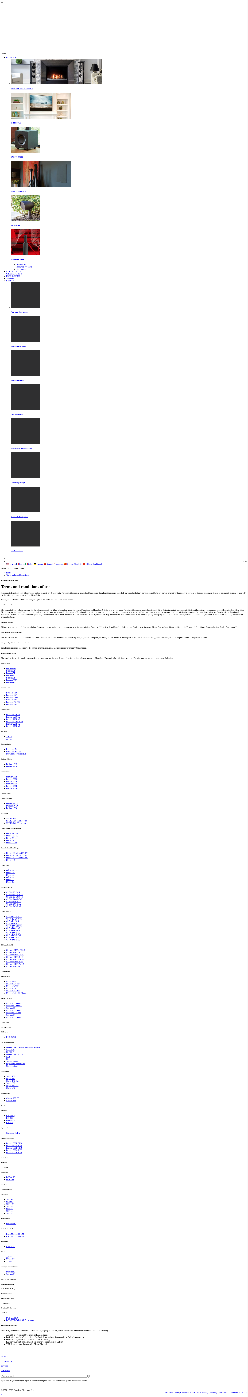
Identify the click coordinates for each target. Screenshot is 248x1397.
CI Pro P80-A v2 (13, 928)
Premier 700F (11, 781)
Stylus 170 (10, 1088)
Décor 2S (10, 882)
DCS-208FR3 (12, 1318)
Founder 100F (12, 697)
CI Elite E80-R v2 (13, 904)
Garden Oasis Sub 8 (14, 1054)
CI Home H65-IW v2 (15, 959)
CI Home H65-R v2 (14, 962)
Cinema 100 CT (12, 1098)
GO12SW (10, 1050)
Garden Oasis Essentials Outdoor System (23, 1047)
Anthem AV (21, 264)
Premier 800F (11, 777)
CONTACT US (5, 1371)
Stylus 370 (10, 1078)
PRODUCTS (11, 57)
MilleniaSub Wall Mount (16, 993)
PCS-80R (10, 1179)
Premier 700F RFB (14, 1148)
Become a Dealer (172, 1392)
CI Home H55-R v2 (14, 966)
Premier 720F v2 (13, 719)
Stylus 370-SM (12, 1085)
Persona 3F (10, 678)
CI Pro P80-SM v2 (14, 926)
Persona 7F (10, 671)
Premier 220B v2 (13, 724)
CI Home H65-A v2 (14, 952)
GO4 (8, 1059)
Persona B (10, 682)
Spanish (50, 564)
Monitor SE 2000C (14, 1017)
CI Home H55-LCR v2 (15, 950)
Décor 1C (10, 880)
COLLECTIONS (13, 271)
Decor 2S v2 (11, 838)
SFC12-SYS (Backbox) (16, 823)
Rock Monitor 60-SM (15, 1236)
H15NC (9, 1202)
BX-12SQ (10, 1116)
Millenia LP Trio (13, 984)
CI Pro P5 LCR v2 (14, 916)
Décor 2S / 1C (12, 870)
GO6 (8, 1057)
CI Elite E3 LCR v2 (14, 897)
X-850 (8, 1257)
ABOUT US (4, 1356)
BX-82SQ (10, 1120)
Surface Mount (12, 1061)
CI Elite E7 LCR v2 (14, 892)
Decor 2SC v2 (12, 833)
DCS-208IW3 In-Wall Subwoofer (20, 1320)
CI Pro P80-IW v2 (13, 930)
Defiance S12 (11, 764)
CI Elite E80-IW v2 (14, 899)
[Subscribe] (88, 1376)
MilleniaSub (11, 981)
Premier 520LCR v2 (14, 721)
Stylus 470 (10, 1076)
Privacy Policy (202, 1392)
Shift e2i (9, 1213)
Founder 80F (11, 700)
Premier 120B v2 (13, 726)
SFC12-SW (11, 818)
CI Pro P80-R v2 (13, 933)
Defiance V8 (11, 808)
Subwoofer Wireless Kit (16, 754)
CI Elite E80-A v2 (13, 901)
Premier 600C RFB (14, 1145)
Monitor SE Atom (13, 1013)
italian (31, 564)
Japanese (60, 564)
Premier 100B (12, 788)
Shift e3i (9, 1209)
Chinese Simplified (75, 564)
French (22, 564)
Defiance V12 (12, 803)
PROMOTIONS (13, 276)
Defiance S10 (11, 766)
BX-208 (9, 1118)
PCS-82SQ (10, 1177)
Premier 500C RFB (14, 1150)
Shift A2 (9, 1199)
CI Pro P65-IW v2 (13, 935)
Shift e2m (10, 1211)
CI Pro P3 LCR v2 (14, 919)
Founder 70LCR (13, 702)
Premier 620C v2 (13, 717)
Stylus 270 (10, 1083)
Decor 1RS (10, 860)
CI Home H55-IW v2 (15, 964)
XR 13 (9, 736)
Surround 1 (10, 1015)
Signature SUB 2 (13, 1133)
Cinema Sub (11, 1100)
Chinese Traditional (93, 564)
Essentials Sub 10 (13, 751)
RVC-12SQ (11, 1037)
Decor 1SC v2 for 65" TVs (17, 858)
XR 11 (9, 739)
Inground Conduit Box (15, 1064)
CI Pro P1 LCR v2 (14, 921)
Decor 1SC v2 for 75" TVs (17, 855)
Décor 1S (10, 875)
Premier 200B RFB (14, 1152)
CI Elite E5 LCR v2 (14, 894)
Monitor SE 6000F (14, 1006)
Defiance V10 (12, 806)
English (12, 564)
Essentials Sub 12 (13, 749)
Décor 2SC (10, 877)
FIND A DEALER (6, 1361)
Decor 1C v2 (11, 843)
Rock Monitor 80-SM (15, 1234)
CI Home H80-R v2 (14, 957)
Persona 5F (10, 673)
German (40, 564)
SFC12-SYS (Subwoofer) (16, 821)
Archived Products (24, 267)
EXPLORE (11, 281)
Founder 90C (11, 695)
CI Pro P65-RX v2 (14, 937)
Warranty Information (218, 1392)
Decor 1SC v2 (12, 836)
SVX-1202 (10, 1247)
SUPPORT (10, 278)
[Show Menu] (2, 2)
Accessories (21, 269)
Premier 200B (12, 786)
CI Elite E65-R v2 (13, 906)
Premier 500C (12, 784)
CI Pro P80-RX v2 (14, 923)
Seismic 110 (11, 1224)
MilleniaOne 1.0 (13, 991)
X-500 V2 (10, 1259)
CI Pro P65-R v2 (13, 940)
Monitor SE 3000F (14, 1010)
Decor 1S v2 (11, 840)
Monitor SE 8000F (14, 1003)
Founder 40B (11, 704)
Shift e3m (10, 1206)
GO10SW (10, 1052)
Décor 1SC (10, 873)
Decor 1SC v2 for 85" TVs (17, 853)
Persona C (10, 675)
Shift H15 (10, 1204)
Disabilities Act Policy (238, 1392)
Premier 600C (12, 779)
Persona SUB (11, 680)
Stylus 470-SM (12, 1081)
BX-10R (9, 1122)
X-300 (8, 1261)
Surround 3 (10, 1008)
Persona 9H (11, 668)
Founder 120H (12, 693)
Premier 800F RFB (14, 1143)
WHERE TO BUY (14, 274)
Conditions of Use (187, 1392)
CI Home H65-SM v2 (15, 955)
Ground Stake (12, 1066)
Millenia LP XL (12, 986)
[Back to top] (1, 1395)
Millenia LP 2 (11, 988)
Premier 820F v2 (13, 714)
